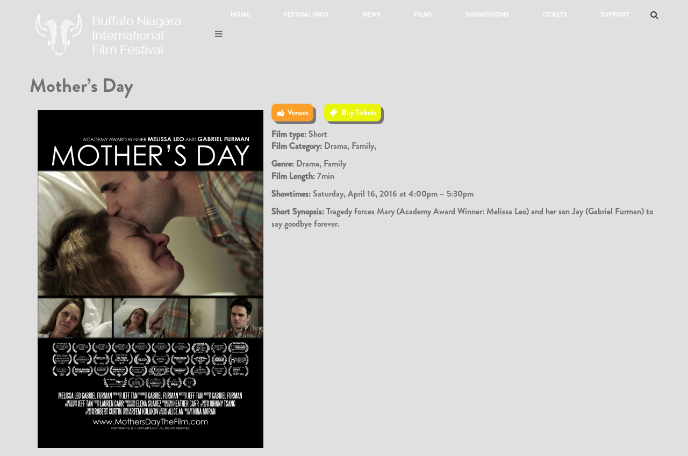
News (371, 14)
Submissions (487, 14)
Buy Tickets (359, 112)
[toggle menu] (219, 34)
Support (614, 14)
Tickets (554, 14)
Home (240, 14)
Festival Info (306, 14)
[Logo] (110, 32)
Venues (298, 112)
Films (423, 14)
